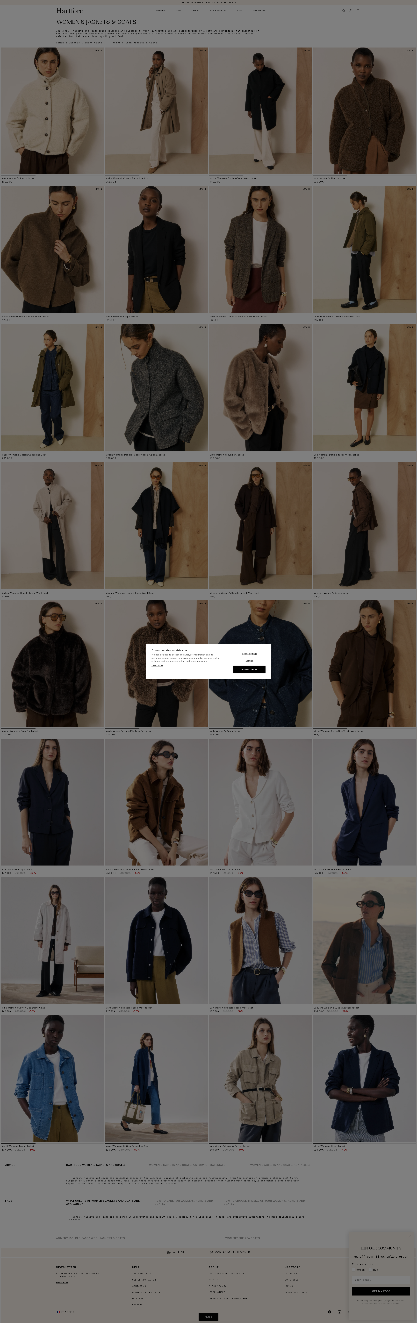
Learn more (157, 665)
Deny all (249, 661)
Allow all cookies (249, 669)
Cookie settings (249, 654)
